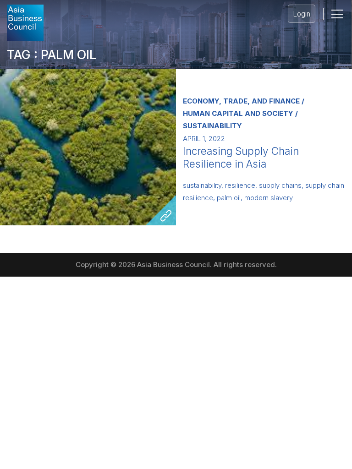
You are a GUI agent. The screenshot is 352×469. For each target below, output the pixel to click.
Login (301, 14)
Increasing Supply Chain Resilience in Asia (241, 157)
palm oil (229, 198)
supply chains (280, 185)
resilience (240, 185)
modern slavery (268, 198)
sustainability (202, 185)
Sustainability (212, 125)
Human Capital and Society (238, 113)
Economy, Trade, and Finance (241, 101)
